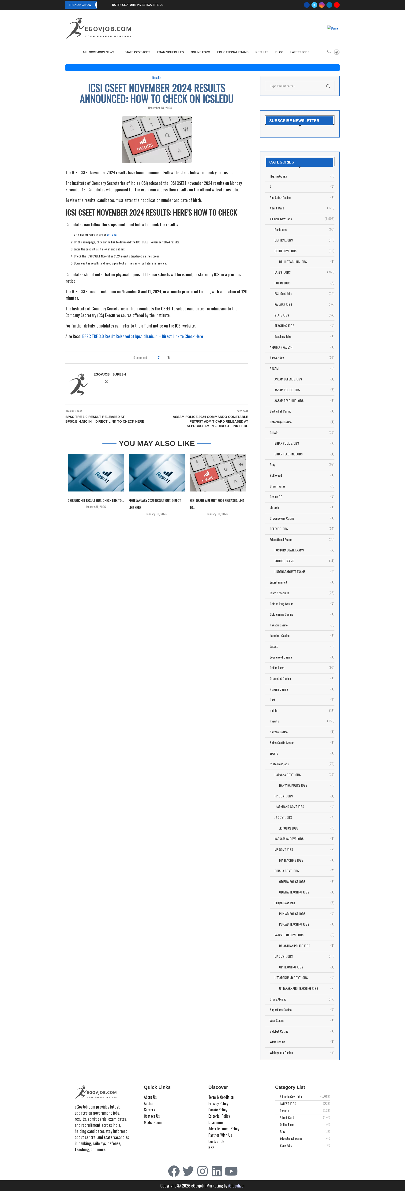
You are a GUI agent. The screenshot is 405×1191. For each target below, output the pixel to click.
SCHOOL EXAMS (304, 560)
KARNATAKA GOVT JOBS (304, 838)
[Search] (329, 52)
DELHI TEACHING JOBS (306, 261)
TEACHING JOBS (304, 325)
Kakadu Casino (302, 625)
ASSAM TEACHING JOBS (304, 400)
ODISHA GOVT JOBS (304, 870)
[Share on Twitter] (169, 357)
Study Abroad (302, 999)
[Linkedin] (329, 5)
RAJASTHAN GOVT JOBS (304, 935)
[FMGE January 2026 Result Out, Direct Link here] (157, 472)
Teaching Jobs (304, 336)
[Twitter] (314, 5)
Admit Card (302, 208)
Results (261, 52)
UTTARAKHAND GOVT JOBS (304, 977)
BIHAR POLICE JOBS (304, 443)
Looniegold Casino (302, 657)
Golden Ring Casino (302, 603)
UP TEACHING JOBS (306, 967)
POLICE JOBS (304, 283)
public (302, 710)
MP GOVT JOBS (304, 849)
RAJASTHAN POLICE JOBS (306, 945)
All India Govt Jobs (302, 218)
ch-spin (302, 507)
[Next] (107, 5)
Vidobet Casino (302, 1031)
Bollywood (302, 475)
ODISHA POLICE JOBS (306, 881)
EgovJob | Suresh (110, 374)
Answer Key (302, 357)
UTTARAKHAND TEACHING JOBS (306, 988)
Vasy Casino (302, 1020)
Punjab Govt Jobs (304, 903)
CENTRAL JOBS (304, 240)
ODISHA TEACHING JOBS (306, 892)
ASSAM (302, 368)
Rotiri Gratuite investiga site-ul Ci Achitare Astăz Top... (156, 5)
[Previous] (101, 5)
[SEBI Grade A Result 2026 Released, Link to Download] (218, 472)
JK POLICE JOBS (306, 828)
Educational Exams (232, 52)
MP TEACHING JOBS (306, 860)
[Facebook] (307, 5)
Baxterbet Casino (302, 411)
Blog (279, 52)
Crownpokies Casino (302, 518)
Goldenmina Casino (302, 614)
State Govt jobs (137, 52)
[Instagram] (322, 5)
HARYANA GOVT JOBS (304, 774)
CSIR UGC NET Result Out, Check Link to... (96, 500)
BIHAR (302, 432)
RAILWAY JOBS (304, 304)
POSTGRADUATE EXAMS (304, 550)
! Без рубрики (302, 176)
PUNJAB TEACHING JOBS (306, 924)
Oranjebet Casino (302, 678)
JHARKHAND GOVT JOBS (304, 806)
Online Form (200, 52)
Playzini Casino (302, 689)
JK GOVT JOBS (304, 817)
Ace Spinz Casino (302, 197)
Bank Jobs (304, 229)
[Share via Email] (178, 357)
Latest (302, 646)
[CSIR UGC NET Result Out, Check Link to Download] (96, 472)
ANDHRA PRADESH (302, 347)
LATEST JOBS (299, 52)
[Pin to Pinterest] (173, 357)
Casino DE (302, 496)
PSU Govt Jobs (304, 293)
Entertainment (302, 582)
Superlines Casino (302, 1009)
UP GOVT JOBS (304, 956)
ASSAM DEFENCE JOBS (304, 379)
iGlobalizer (236, 1186)
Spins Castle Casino (302, 742)
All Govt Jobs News (98, 52)
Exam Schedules (170, 52)
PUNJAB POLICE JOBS (306, 913)
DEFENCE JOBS (302, 528)
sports (302, 753)
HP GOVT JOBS (304, 796)
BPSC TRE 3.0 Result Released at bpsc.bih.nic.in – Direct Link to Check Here (142, 336)
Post (302, 699)
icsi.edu (111, 234)
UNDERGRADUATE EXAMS (304, 571)
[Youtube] (337, 5)
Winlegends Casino (302, 1052)
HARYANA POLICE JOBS (306, 785)
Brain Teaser (302, 486)
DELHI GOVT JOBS (304, 251)
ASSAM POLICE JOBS (304, 389)
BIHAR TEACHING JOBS (304, 454)
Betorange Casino (302, 422)
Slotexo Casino (302, 731)
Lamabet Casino (302, 635)
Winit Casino (302, 1041)
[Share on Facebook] (164, 357)
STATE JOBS (304, 315)
